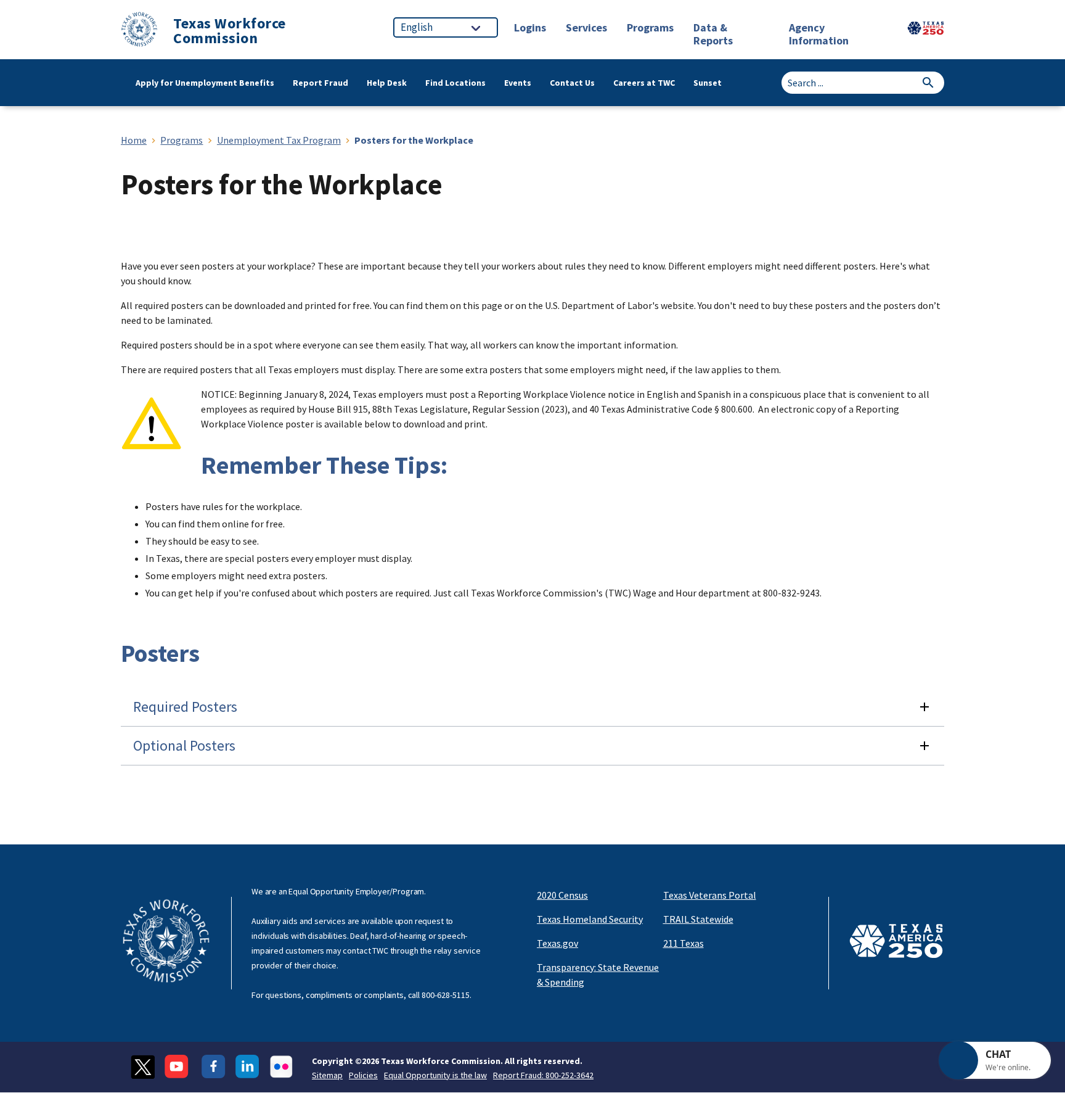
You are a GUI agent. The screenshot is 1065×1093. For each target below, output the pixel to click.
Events (517, 83)
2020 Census (562, 895)
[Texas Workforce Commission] (139, 31)
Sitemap (327, 1075)
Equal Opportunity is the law (435, 1075)
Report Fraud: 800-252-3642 (543, 1075)
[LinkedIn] (247, 1067)
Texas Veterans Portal (709, 895)
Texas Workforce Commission (229, 31)
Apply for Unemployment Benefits (205, 83)
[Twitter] (143, 1067)
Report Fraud (320, 83)
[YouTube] (178, 1067)
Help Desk (387, 83)
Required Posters (185, 706)
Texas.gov (557, 943)
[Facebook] (214, 1067)
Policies (363, 1075)
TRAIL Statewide (698, 919)
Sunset (707, 83)
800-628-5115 (446, 994)
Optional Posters (184, 745)
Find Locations (455, 83)
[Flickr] (281, 1067)
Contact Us (572, 83)
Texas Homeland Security (590, 919)
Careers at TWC (644, 83)
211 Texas (683, 943)
